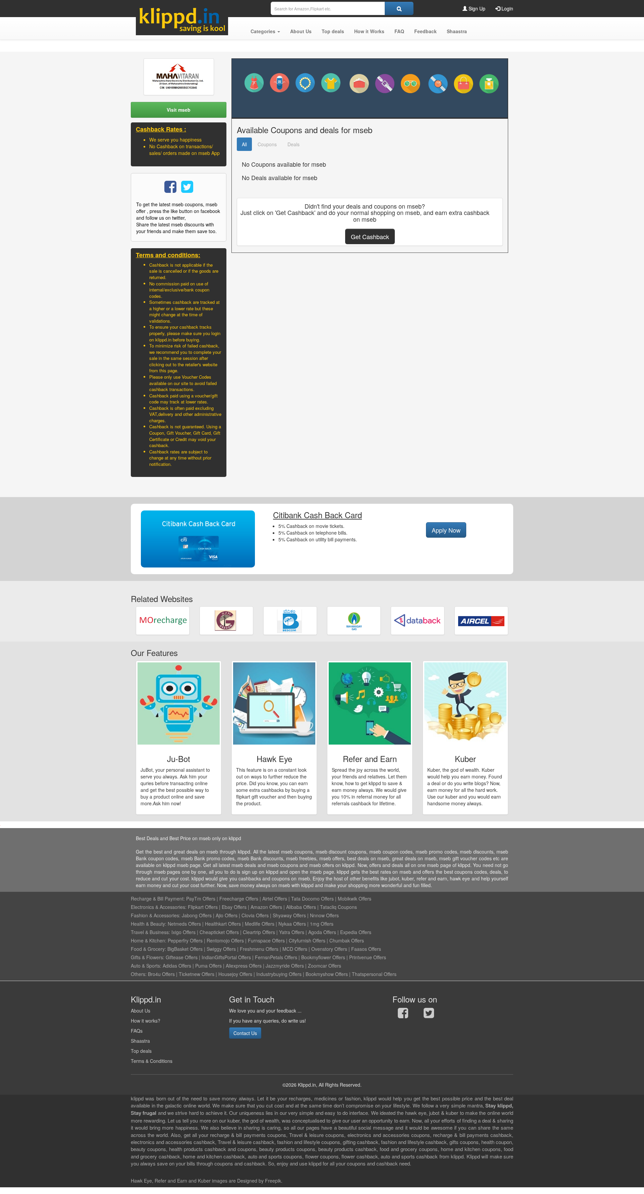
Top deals (141, 1050)
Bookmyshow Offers (327, 974)
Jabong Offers (197, 915)
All (244, 144)
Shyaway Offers (289, 915)
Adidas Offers (177, 965)
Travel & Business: (151, 932)
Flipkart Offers (203, 907)
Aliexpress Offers (244, 965)
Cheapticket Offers (219, 932)
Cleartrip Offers (259, 932)
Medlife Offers (259, 923)
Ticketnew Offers (196, 974)
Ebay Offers (234, 907)
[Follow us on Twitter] (428, 1014)
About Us (140, 1010)
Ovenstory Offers (329, 948)
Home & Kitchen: (148, 940)
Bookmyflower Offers (323, 957)
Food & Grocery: (148, 948)
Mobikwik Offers (354, 898)
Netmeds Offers (184, 923)
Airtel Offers (274, 898)
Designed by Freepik (259, 1180)
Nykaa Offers (292, 923)
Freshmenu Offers (259, 948)
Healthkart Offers (223, 923)
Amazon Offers (266, 907)
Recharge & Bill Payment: (158, 898)
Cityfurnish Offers (307, 940)
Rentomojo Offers (225, 940)
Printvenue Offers (367, 957)
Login (506, 8)
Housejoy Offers (235, 974)
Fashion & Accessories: (155, 915)
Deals (293, 144)
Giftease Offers (182, 957)
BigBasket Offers (185, 948)
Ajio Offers (226, 915)
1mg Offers (321, 923)
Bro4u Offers (161, 974)
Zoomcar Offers (324, 965)
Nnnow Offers (324, 915)
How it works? (145, 1020)
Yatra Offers (291, 932)
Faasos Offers (366, 948)
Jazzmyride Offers (285, 965)
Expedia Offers (355, 932)
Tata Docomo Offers (312, 898)
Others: (139, 974)
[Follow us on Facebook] (403, 1014)
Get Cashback (370, 236)
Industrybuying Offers (279, 974)
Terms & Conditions (151, 1060)
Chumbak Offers (346, 940)
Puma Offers (208, 965)
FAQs (137, 1030)
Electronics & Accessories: (158, 907)
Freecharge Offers (238, 898)
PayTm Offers (200, 898)
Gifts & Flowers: (147, 957)
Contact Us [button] (245, 1033)
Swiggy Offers (221, 948)
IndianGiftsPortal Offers (226, 957)
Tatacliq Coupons (338, 907)
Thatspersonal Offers (374, 974)
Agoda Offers (322, 932)
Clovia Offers (255, 915)
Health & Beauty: (148, 923)
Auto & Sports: (147, 965)
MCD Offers (294, 948)
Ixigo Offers (183, 932)
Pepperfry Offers (185, 940)
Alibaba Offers (301, 907)
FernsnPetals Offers (276, 957)
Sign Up (476, 8)
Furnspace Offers (266, 940)
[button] (265, 31)
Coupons (267, 144)
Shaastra (140, 1040)
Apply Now (446, 530)
